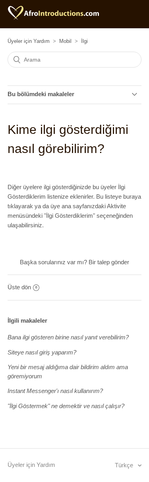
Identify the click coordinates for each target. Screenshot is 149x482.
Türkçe (125, 465)
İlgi (84, 41)
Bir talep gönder (109, 262)
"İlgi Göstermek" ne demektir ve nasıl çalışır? (66, 406)
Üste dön (19, 287)
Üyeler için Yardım (29, 41)
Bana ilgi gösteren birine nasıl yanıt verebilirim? (68, 337)
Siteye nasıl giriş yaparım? (42, 352)
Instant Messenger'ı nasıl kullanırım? (55, 390)
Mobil (65, 41)
